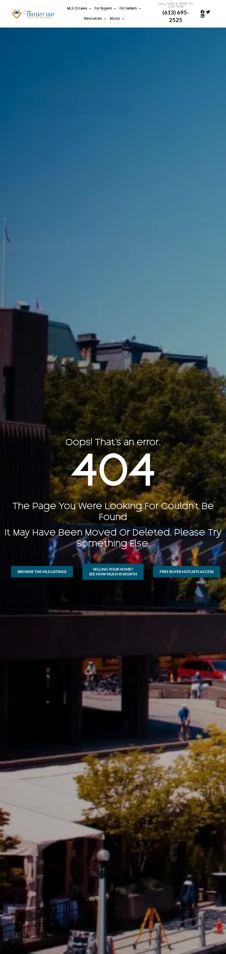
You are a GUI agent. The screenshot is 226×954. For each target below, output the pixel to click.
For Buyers (103, 9)
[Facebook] (203, 12)
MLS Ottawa (77, 9)
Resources (93, 19)
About (115, 19)
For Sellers (128, 9)
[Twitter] (208, 12)
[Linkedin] (203, 16)
